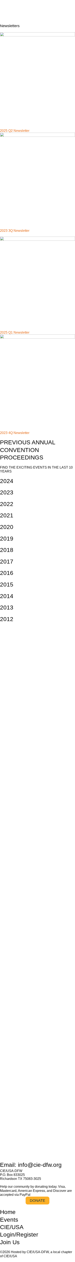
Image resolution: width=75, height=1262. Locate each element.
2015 (6, 584)
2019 (6, 538)
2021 (6, 515)
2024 (6, 481)
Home (8, 1212)
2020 (6, 527)
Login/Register (19, 1234)
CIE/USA (12, 1227)
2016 (6, 573)
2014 (6, 596)
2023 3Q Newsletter (14, 230)
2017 (6, 561)
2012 (6, 619)
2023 (6, 492)
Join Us (10, 1242)
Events (9, 1219)
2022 (6, 504)
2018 (6, 550)
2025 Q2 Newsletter (14, 130)
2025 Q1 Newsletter (14, 332)
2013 (6, 607)
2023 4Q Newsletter (14, 433)
